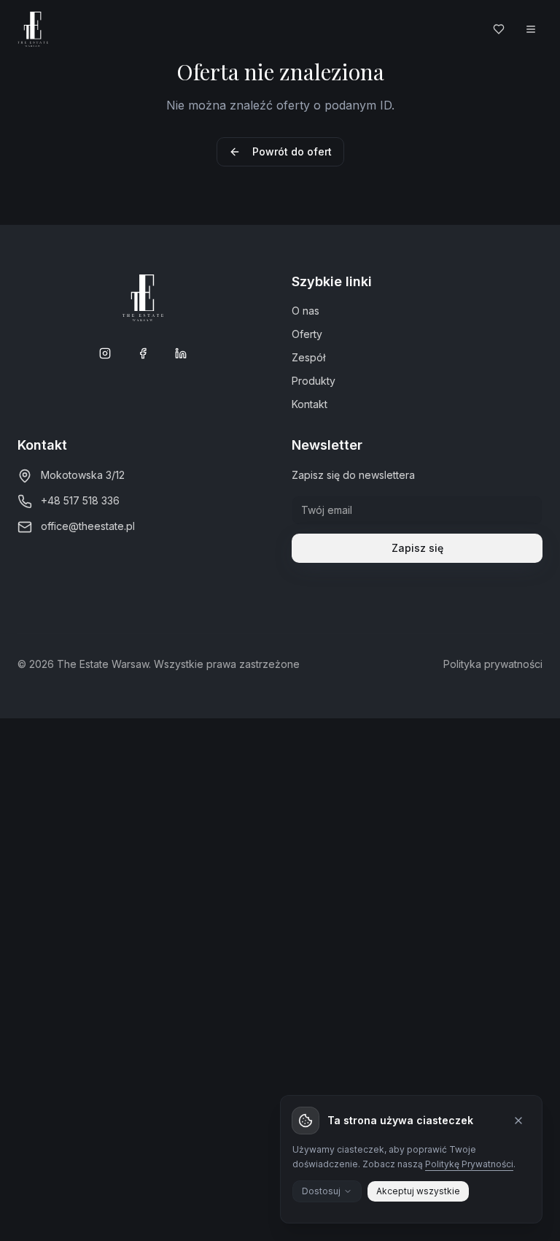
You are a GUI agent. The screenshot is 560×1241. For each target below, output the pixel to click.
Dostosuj (321, 1191)
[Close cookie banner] (518, 1120)
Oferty (307, 334)
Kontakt (309, 404)
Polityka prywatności (492, 664)
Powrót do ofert (292, 151)
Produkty (313, 380)
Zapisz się (417, 548)
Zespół (308, 357)
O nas (305, 310)
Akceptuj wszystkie (418, 1191)
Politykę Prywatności (469, 1164)
